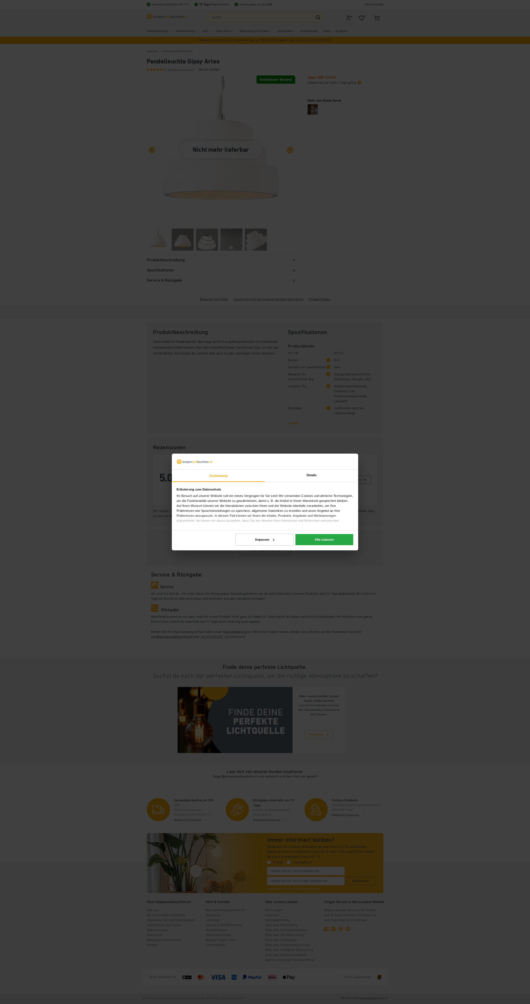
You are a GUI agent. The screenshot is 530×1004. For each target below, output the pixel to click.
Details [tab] (312, 475)
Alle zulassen (324, 539)
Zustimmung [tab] (218, 475)
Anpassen (262, 539)
